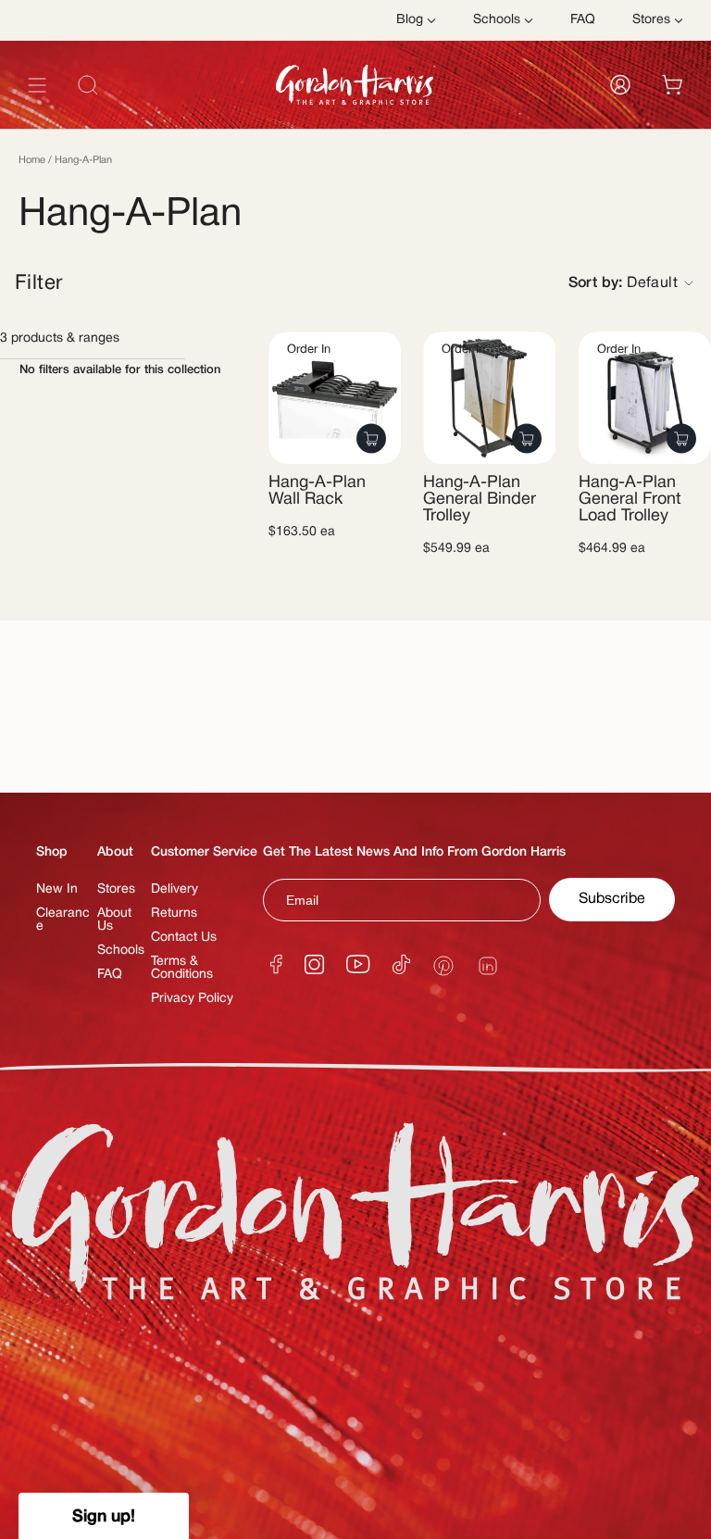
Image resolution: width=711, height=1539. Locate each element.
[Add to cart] (371, 438)
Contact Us (184, 938)
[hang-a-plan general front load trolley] (645, 398)
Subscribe (612, 899)
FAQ (109, 975)
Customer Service (204, 852)
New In (57, 889)
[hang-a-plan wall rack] (334, 398)
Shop (52, 852)
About (115, 852)
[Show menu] (37, 85)
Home (32, 160)
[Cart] (672, 85)
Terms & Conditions (182, 968)
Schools (120, 951)
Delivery (174, 889)
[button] (104, 1516)
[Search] (659, 127)
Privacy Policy (192, 999)
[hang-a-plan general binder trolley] (489, 398)
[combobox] (355, 126)
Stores (116, 889)
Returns (174, 913)
